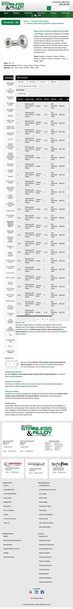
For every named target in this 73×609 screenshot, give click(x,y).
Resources (41, 13)
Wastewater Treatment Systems (12, 540)
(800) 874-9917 (25, 447)
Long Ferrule (10, 211)
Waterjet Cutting (43, 518)
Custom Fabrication (9, 557)
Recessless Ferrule (10, 216)
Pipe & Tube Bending (44, 527)
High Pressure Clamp (10, 196)
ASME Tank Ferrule (10, 121)
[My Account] (32, 15)
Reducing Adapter (10, 231)
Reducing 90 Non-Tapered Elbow (10, 224)
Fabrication (28, 13)
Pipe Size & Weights (44, 553)
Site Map (6, 514)
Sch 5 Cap (10, 273)
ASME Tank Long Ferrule (10, 127)
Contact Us (65, 13)
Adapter (10, 116)
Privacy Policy (7, 498)
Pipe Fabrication (8, 544)
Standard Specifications (45, 582)
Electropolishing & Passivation (47, 489)
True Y (10, 346)
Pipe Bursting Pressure (45, 557)
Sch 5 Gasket (10, 283)
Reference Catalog (14, 393)
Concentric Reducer (10, 133)
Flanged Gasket (10, 171)
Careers (53, 13)
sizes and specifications (13, 376)
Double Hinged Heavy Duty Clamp (10, 146)
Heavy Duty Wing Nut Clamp (10, 189)
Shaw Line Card (43, 536)
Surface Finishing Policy (10, 493)
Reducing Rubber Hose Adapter (10, 239)
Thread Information (44, 569)
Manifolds (6, 553)
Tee (10, 335)
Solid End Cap (10, 314)
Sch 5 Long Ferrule (10, 289)
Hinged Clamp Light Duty (10, 204)
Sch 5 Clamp (10, 277)
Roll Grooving (42, 510)
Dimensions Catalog (44, 540)
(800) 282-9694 (8, 447)
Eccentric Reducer (10, 164)
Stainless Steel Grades (45, 578)
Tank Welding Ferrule (10, 321)
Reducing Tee (10, 247)
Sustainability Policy (9, 489)
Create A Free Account (10, 518)
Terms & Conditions (9, 510)
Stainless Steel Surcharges (46, 544)
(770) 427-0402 (12, 451)
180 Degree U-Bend (10, 83)
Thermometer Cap (10, 340)
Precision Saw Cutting (45, 506)
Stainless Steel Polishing (45, 514)
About (6, 13)
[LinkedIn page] (36, 592)
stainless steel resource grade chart (28, 384)
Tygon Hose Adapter (10, 351)
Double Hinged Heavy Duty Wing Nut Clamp (10, 156)
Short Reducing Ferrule (10, 307)
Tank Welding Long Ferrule (10, 329)
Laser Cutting (42, 493)
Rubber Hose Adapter (10, 254)
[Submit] (49, 8)
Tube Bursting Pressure (45, 565)
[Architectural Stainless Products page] (36, 464)
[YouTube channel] (30, 592)
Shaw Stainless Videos (36, 598)
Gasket (10, 176)
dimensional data (48, 367)
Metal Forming (43, 498)
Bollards (16, 13)
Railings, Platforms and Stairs (12, 548)
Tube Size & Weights (44, 561)
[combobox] (58, 8)
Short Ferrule (10, 301)
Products (11, 22)
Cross (10, 139)
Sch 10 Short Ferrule (10, 267)
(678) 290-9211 (62, 472)
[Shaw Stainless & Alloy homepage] (36, 430)
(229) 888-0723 (29, 451)
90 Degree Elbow (10, 110)
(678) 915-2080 (15, 472)
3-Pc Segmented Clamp (10, 91)
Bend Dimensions (44, 573)
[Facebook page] (42, 592)
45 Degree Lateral (10, 104)
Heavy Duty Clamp (10, 182)
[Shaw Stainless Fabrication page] (60, 464)
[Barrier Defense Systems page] (13, 464)
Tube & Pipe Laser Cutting (46, 523)
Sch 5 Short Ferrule (10, 295)
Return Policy (7, 506)
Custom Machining (44, 485)
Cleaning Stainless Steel (45, 548)
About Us (6, 485)
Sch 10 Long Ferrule (10, 261)
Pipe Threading (43, 502)
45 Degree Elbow (10, 97)
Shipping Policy (8, 502)
